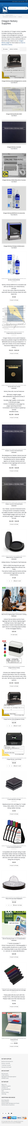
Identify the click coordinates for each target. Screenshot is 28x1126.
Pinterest (8, 1113)
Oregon (12, 331)
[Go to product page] (14, 264)
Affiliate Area (5, 1078)
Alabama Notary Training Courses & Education (13, 613)
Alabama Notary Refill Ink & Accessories (9, 278)
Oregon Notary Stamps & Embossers (18, 666)
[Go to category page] (14, 66)
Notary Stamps (6, 666)
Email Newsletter (6, 1089)
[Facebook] (25, 1)
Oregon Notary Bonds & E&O (19, 331)
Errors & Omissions (7, 331)
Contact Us (5, 1087)
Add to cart (18, 581)
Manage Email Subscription (9, 1076)
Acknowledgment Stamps (6, 717)
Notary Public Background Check (10, 1103)
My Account (5, 1073)
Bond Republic (5, 1100)
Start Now (14, 634)
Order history (5, 1075)
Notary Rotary (5, 1102)
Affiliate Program (6, 1086)
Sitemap (4, 1094)
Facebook (3, 1113)
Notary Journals (6, 1063)
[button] (27, 1)
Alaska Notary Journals (22, 385)
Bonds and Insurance (7, 1061)
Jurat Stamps (4, 758)
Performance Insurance (8, 1105)
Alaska (16, 385)
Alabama (3, 385)
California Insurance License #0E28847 (11, 1122)
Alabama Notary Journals (10, 385)
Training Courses (6, 1065)
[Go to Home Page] (3, 15)
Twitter (6, 1113)
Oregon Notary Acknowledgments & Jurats (18, 758)
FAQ (3, 1091)
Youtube (11, 1113)
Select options (14, 300)
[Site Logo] (5, 10)
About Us (4, 1084)
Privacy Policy (5, 1092)
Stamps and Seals (6, 1067)
